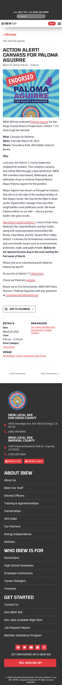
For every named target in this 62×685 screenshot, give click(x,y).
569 (14, 23)
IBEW (8, 23)
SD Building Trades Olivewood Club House (24, 356)
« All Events (9, 34)
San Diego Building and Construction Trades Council (43, 330)
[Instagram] (44, 647)
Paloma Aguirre (39, 121)
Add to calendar (20, 309)
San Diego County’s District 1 (19, 222)
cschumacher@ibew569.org (22, 295)
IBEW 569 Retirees (49, 373)
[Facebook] (18, 647)
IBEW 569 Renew (18, 373)
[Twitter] (24, 647)
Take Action (9, 347)
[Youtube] (31, 647)
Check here (36, 273)
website (30, 280)
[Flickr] (37, 647)
